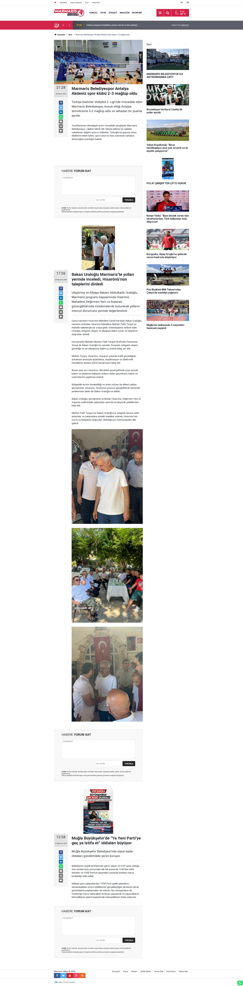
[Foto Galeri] (187, 2)
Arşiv (87, 3)
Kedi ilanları (171, 971)
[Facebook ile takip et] (57, 975)
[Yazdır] (61, 126)
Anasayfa (116, 971)
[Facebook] (61, 103)
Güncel (93, 12)
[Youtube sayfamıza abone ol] (70, 975)
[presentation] (63, 25)
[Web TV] (181, 2)
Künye (125, 971)
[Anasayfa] (55, 3)
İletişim (134, 971)
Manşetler (63, 3)
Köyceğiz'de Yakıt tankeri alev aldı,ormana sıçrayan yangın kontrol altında (118, 25)
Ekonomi (137, 12)
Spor (103, 12)
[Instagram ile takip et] (76, 975)
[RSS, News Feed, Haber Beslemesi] (82, 975)
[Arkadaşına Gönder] (61, 121)
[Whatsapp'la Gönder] (61, 117)
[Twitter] (61, 107)
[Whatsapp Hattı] (240, 983)
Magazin (124, 12)
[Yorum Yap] (61, 131)
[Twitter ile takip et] (63, 975)
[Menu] (160, 13)
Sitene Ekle (96, 3)
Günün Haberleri (76, 3)
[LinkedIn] (61, 112)
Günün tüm (180, 25)
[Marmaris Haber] (69, 12)
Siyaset (113, 12)
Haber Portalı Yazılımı (66, 982)
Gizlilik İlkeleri (145, 971)
